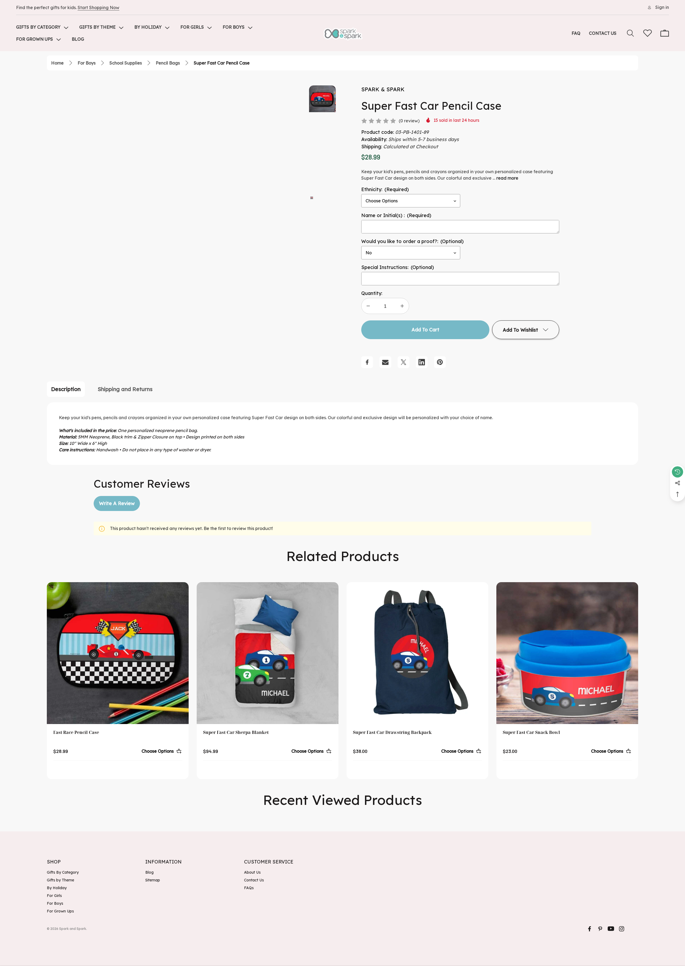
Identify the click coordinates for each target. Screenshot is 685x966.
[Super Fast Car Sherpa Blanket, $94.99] (267, 653)
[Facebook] (367, 362)
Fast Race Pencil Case (76, 732)
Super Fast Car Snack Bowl (531, 732)
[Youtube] (611, 929)
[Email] (385, 362)
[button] (311, 197)
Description (66, 389)
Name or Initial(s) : (396, 215)
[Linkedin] (422, 362)
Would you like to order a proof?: (412, 241)
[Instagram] (621, 929)
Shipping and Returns (125, 389)
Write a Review (117, 503)
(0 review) (409, 120)
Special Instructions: (397, 267)
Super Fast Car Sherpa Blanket (236, 732)
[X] (403, 362)
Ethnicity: (385, 189)
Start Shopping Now (98, 7)
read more (507, 178)
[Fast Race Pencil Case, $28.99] (118, 653)
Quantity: (371, 293)
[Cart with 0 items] (664, 33)
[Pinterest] (440, 362)
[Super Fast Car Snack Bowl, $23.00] (567, 653)
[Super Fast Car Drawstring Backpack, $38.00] (417, 653)
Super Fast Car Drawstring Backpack (392, 732)
